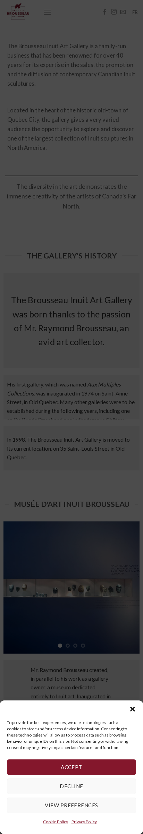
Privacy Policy (84, 821)
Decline (71, 786)
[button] (132, 709)
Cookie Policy (55, 821)
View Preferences (71, 805)
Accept (71, 767)
